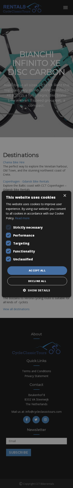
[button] (36, 290)
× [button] (64, 195)
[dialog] (36, 244)
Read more (22, 218)
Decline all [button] (37, 281)
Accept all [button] (37, 270)
